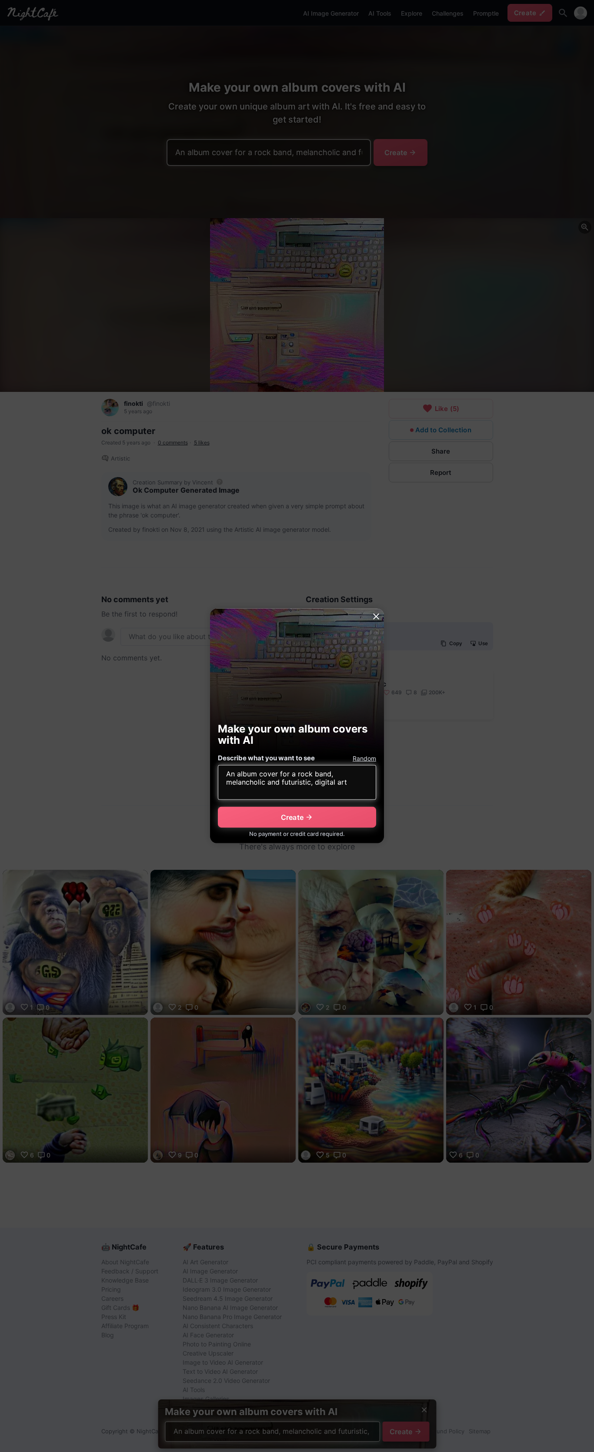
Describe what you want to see (266, 758)
